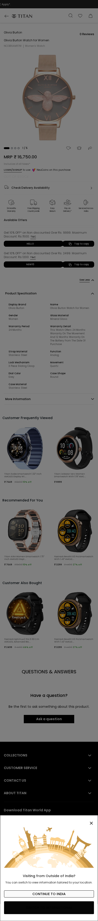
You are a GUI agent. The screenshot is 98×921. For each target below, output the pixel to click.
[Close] (49, 820)
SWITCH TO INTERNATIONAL (49, 907)
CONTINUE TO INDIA (49, 894)
